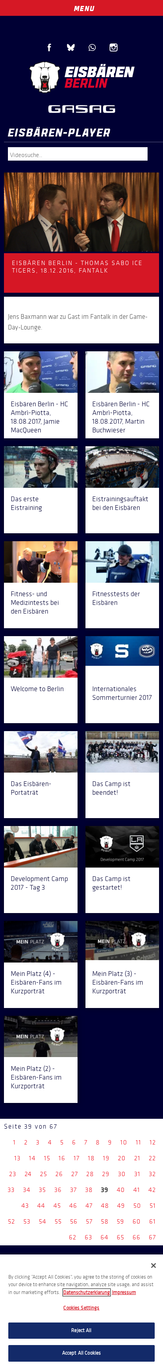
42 (152, 1190)
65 (120, 1237)
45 (57, 1205)
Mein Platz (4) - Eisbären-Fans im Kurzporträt (36, 982)
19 (106, 1158)
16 (62, 1158)
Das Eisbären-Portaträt (31, 788)
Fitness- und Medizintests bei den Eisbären (35, 602)
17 (77, 1158)
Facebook (49, 47)
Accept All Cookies (81, 1353)
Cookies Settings (81, 1308)
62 (72, 1237)
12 (153, 1142)
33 (11, 1190)
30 (122, 1174)
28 (90, 1174)
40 (121, 1190)
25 (43, 1174)
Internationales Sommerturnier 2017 (122, 693)
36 (58, 1190)
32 (152, 1174)
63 (88, 1237)
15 (47, 1158)
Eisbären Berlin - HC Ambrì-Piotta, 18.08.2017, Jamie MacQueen (39, 417)
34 (26, 1190)
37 (73, 1190)
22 (152, 1158)
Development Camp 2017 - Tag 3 (39, 883)
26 (59, 1174)
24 (28, 1174)
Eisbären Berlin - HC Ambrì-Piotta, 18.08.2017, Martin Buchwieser (121, 417)
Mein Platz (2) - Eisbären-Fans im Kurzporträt (36, 1077)
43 (25, 1205)
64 (104, 1237)
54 (42, 1221)
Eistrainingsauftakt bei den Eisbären (120, 503)
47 (89, 1205)
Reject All (81, 1330)
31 (137, 1174)
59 (120, 1221)
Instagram (114, 47)
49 (121, 1205)
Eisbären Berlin (81, 77)
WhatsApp (92, 47)
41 (136, 1190)
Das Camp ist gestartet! (111, 883)
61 (152, 1221)
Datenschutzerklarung (86, 1292)
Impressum (124, 1292)
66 (136, 1237)
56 (74, 1221)
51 (153, 1205)
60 (137, 1221)
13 (17, 1158)
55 (58, 1221)
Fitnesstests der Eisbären (116, 598)
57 (89, 1221)
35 (42, 1190)
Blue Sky (71, 47)
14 (32, 1158)
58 (104, 1221)
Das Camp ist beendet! (111, 788)
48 (105, 1205)
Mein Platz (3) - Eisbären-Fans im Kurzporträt (117, 982)
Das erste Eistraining (26, 503)
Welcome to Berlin (37, 688)
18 (91, 1158)
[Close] (153, 1265)
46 (73, 1205)
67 (152, 1237)
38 (89, 1190)
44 (41, 1205)
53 (26, 1221)
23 (12, 1174)
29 (106, 1174)
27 (74, 1174)
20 (122, 1158)
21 (137, 1158)
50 (137, 1205)
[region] (81, 1311)
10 (123, 1142)
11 (138, 1142)
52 (11, 1221)
